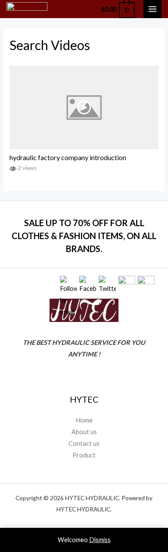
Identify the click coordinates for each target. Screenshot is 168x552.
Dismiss (100, 539)
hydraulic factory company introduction (67, 157)
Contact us (84, 443)
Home (84, 420)
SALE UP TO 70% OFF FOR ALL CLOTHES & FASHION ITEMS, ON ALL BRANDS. (84, 236)
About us (84, 431)
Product (84, 455)
